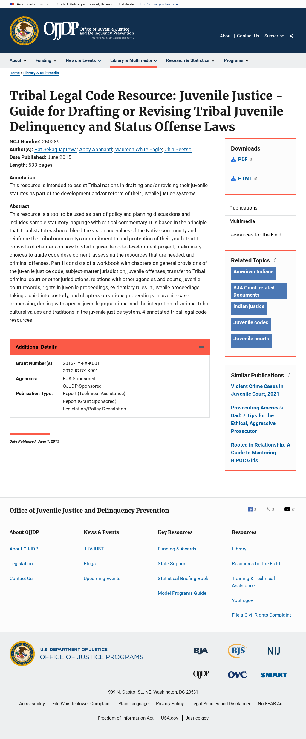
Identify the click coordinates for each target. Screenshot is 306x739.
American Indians (253, 271)
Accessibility (32, 703)
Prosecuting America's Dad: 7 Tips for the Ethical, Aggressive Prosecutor (257, 419)
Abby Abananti (95, 149)
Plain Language (133, 703)
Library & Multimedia (41, 73)
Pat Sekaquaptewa (55, 149)
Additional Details (36, 347)
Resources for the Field (256, 563)
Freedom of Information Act (126, 718)
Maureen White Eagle (138, 149)
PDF (243, 159)
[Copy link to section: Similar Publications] (287, 375)
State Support (172, 563)
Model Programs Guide (182, 593)
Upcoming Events (102, 578)
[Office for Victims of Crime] (237, 679)
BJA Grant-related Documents (254, 291)
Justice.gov (197, 718)
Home (15, 73)
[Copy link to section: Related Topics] (273, 260)
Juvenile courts (251, 339)
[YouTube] (290, 513)
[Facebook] (254, 513)
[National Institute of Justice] (274, 655)
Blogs (90, 563)
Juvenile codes (250, 322)
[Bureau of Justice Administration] (201, 655)
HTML (245, 178)
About (226, 36)
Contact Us (248, 36)
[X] (272, 513)
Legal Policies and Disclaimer (220, 703)
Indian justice (248, 306)
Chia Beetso (178, 149)
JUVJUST (94, 549)
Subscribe (274, 36)
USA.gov (169, 718)
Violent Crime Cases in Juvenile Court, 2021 (257, 390)
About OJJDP (24, 549)
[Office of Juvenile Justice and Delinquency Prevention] (201, 680)
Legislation (21, 563)
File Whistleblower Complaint (81, 703)
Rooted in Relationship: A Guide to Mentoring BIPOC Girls (260, 452)
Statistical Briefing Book (183, 578)
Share (296, 40)
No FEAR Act (271, 703)
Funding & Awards (177, 549)
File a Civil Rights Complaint (261, 615)
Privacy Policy (170, 703)
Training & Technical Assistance (253, 582)
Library (239, 549)
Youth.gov (242, 600)
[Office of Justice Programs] (24, 30)
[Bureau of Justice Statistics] (237, 659)
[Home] (89, 30)
